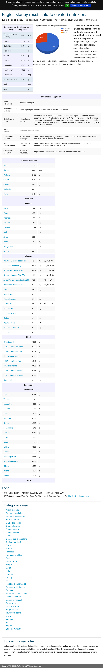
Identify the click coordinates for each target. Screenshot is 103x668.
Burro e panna (12, 519)
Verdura (9, 619)
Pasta (8, 580)
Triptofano (8, 394)
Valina (6, 437)
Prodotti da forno (13, 596)
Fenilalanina (8, 427)
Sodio (6, 232)
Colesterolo (8, 380)
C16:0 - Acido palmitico (14, 346)
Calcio (6, 208)
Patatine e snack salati (16, 583)
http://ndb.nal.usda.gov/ (78, 496)
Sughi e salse (12, 609)
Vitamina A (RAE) (10, 313)
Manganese (8, 246)
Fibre (6, 194)
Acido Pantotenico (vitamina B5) (16, 280)
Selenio (6, 251)
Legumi (9, 574)
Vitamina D (8, 332)
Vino (8, 622)
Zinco (6, 237)
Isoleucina (8, 404)
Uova (8, 615)
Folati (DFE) (8, 303)
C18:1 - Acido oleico (13, 361)
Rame (6, 241)
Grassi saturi (9, 342)
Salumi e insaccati (14, 599)
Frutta (8, 558)
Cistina (6, 423)
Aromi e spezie (12, 509)
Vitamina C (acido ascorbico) (15, 260)
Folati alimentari (10, 299)
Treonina (7, 399)
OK (67, 5)
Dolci (8, 545)
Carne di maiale (13, 525)
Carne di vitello (12, 532)
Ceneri (6, 184)
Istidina (6, 447)
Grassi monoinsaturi (11, 356)
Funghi (9, 564)
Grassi (6, 179)
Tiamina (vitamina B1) (12, 265)
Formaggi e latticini (14, 554)
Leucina (7, 408)
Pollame (9, 590)
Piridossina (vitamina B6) (13, 284)
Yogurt (9, 625)
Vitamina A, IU (9, 323)
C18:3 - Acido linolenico (14, 375)
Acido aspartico (10, 456)
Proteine (7, 175)
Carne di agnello (13, 522)
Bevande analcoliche (15, 516)
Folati (6, 289)
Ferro (6, 213)
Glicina (6, 466)
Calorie (6, 170)
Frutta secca (11, 561)
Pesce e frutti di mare (15, 587)
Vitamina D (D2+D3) (11, 327)
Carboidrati (8, 189)
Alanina (6, 451)
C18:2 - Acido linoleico (13, 370)
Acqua (6, 165)
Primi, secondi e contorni (17, 593)
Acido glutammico (11, 461)
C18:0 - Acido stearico (13, 351)
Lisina (6, 413)
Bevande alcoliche (14, 513)
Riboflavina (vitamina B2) (13, 270)
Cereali (9, 535)
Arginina (7, 442)
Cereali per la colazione (16, 538)
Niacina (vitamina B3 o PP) (14, 275)
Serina (6, 475)
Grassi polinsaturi (10, 365)
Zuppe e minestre (14, 628)
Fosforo (7, 222)
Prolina (6, 470)
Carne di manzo (13, 529)
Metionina (7, 418)
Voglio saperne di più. (81, 5)
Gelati (8, 567)
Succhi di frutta (12, 606)
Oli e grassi (11, 577)
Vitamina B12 (9, 308)
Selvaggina (11, 603)
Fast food (10, 551)
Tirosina (7, 432)
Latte (8, 571)
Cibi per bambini (13, 542)
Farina (9, 548)
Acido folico (8, 294)
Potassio (7, 227)
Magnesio (7, 218)
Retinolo (7, 318)
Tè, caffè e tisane (13, 612)
